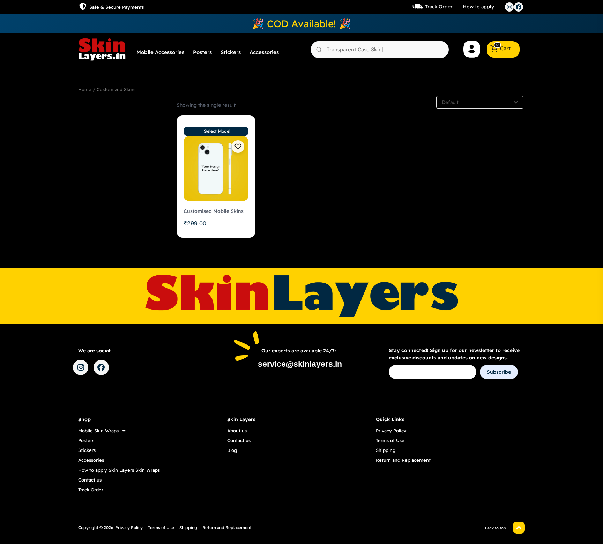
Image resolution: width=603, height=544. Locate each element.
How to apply (478, 6)
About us (237, 430)
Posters (202, 52)
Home (84, 89)
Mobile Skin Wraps (98, 430)
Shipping (385, 450)
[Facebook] (518, 7)
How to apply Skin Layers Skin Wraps (119, 470)
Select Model (217, 131)
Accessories (264, 52)
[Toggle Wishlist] (238, 146)
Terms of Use (390, 440)
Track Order (439, 6)
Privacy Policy (391, 430)
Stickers (231, 52)
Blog (232, 450)
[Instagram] (509, 7)
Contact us (90, 480)
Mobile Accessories (160, 52)
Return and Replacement (403, 460)
